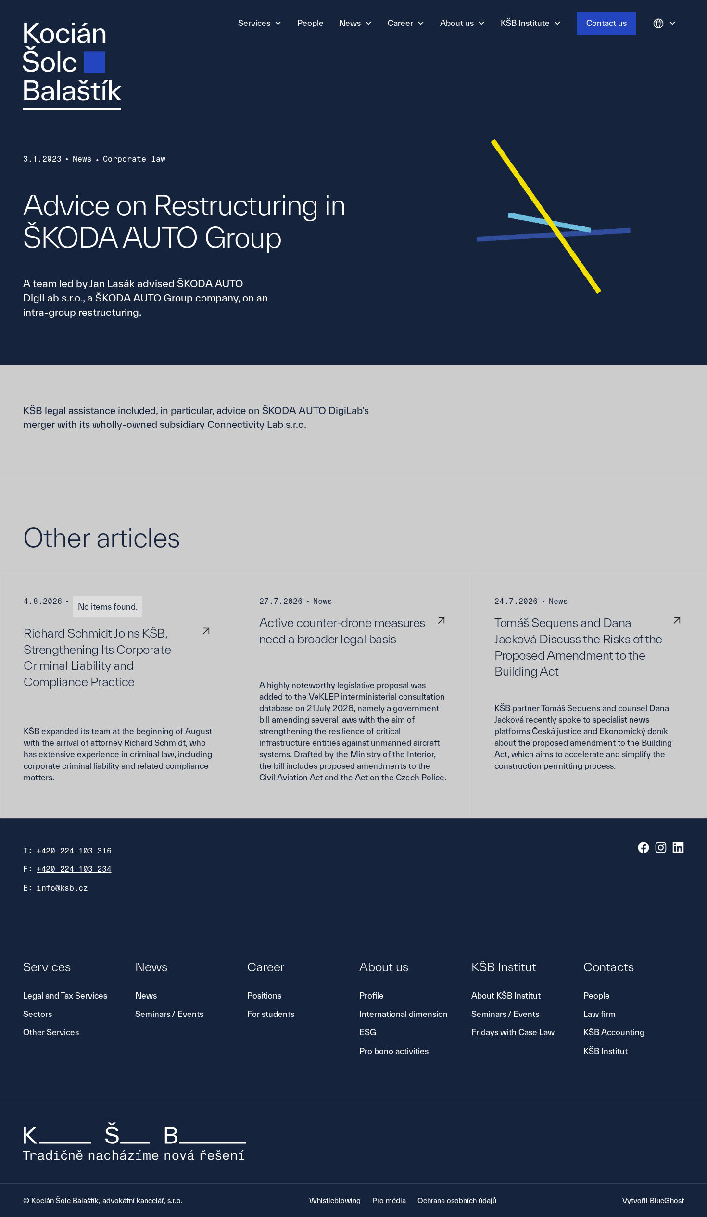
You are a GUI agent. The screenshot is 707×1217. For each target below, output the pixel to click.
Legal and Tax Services (65, 995)
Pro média (389, 1200)
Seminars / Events (169, 1013)
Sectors (37, 1013)
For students (270, 1013)
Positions (264, 995)
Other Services (51, 1032)
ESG (367, 1032)
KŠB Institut (605, 1050)
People (310, 22)
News (146, 995)
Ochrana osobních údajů (456, 1200)
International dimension (403, 1013)
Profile (371, 995)
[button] (260, 23)
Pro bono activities (394, 1050)
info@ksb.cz (62, 887)
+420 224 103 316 (74, 850)
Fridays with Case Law (513, 1032)
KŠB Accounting (613, 1032)
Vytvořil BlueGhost (653, 1200)
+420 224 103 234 (74, 869)
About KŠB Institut (506, 995)
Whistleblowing (335, 1200)
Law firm (599, 1013)
